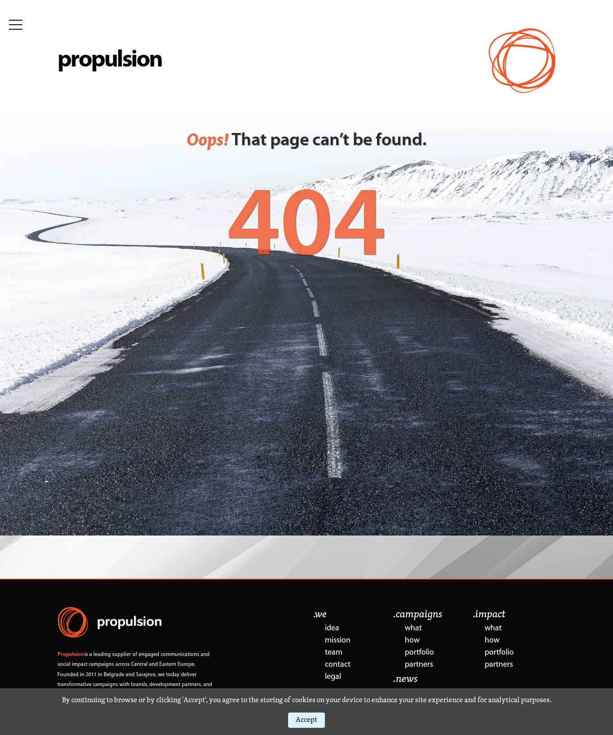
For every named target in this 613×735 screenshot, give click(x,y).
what (413, 628)
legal (333, 677)
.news (405, 679)
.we (320, 614)
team (333, 653)
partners (419, 665)
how (412, 641)
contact (337, 665)
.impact (489, 614)
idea (332, 628)
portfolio (419, 653)
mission (337, 641)
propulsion (109, 60)
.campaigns (417, 614)
